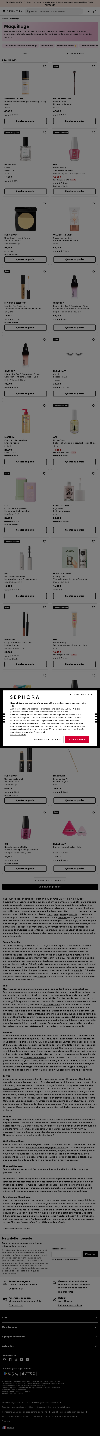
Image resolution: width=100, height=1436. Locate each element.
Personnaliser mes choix (47, 739)
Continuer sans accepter (81, 694)
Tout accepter (77, 739)
